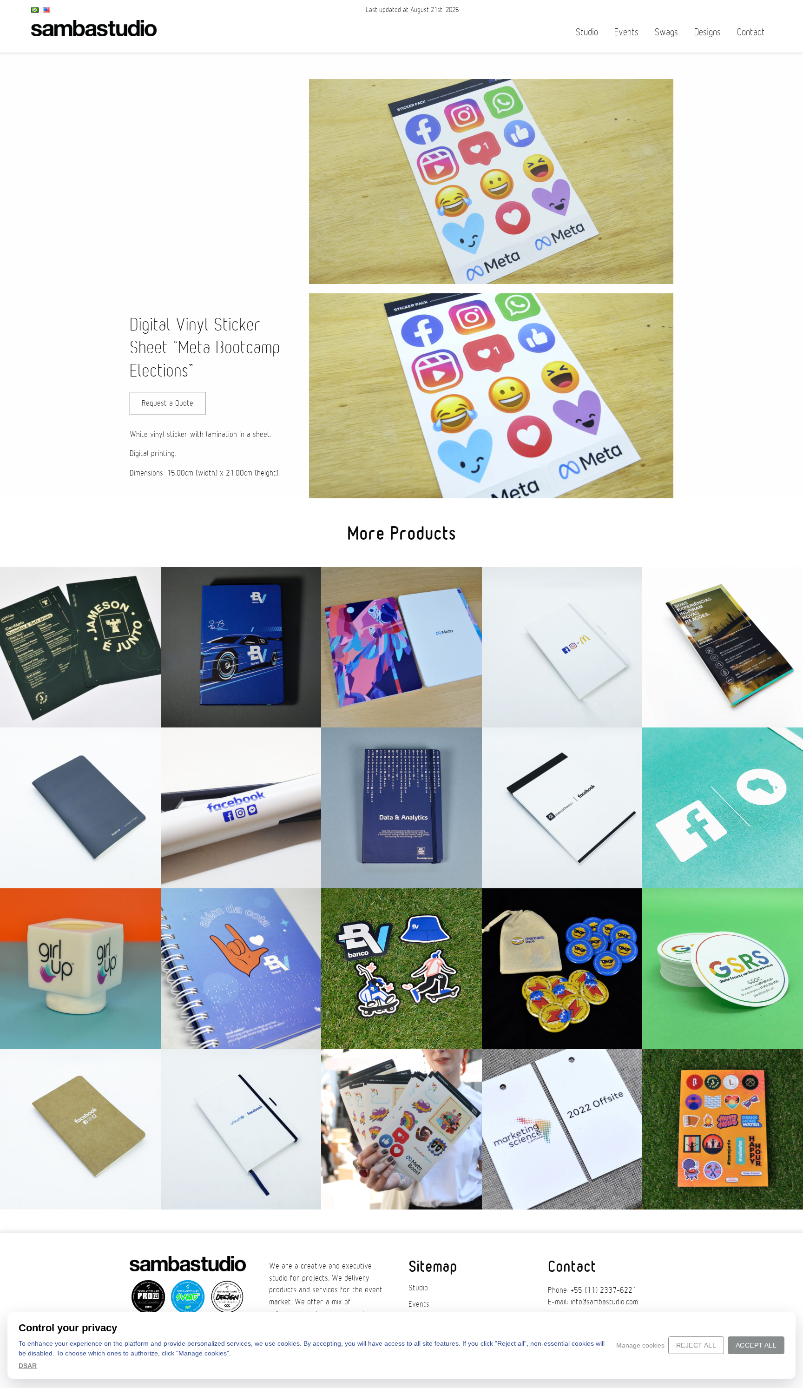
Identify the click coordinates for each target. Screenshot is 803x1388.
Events (626, 32)
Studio (587, 32)
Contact (751, 32)
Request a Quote (167, 403)
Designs (707, 32)
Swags (666, 32)
